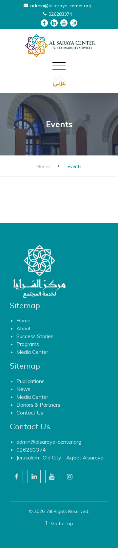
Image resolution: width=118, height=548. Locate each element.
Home (43, 166)
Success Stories (34, 336)
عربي (59, 82)
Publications (30, 381)
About (23, 328)
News (23, 389)
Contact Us (29, 412)
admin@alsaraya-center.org (48, 441)
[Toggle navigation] (59, 70)
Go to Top (61, 523)
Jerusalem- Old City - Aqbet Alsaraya (60, 457)
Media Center (32, 352)
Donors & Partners (38, 404)
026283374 (31, 449)
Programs (27, 344)
